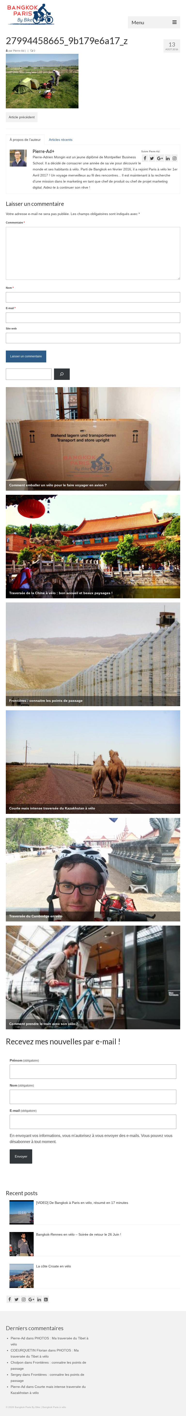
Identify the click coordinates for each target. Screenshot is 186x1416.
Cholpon (17, 1362)
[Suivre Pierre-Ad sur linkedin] (168, 158)
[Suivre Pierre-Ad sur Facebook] (145, 158)
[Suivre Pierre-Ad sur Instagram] (174, 158)
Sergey (16, 1374)
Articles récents (60, 140)
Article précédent (22, 117)
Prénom (24, 1060)
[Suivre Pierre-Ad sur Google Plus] (160, 158)
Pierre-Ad (18, 50)
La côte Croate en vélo (53, 1266)
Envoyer (21, 1156)
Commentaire (15, 222)
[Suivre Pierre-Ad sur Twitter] (152, 158)
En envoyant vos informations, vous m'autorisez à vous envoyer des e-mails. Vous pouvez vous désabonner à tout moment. (91, 1139)
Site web (11, 328)
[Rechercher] (62, 374)
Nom (10, 287)
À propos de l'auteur (25, 140)
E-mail (11, 308)
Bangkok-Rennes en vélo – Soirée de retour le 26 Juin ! (78, 1234)
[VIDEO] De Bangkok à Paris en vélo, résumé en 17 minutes (82, 1203)
